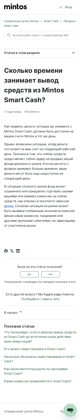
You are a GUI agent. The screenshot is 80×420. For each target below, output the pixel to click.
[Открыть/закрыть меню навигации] (60, 7)
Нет (50, 274)
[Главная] (15, 7)
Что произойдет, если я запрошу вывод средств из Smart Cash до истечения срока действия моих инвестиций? (40, 336)
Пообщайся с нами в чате (40, 299)
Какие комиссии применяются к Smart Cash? (38, 381)
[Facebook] (6, 251)
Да (29, 274)
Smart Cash (51, 21)
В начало (11, 313)
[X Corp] (12, 251)
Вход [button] (68, 7)
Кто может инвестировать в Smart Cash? (35, 349)
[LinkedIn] (18, 251)
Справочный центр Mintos (21, 21)
